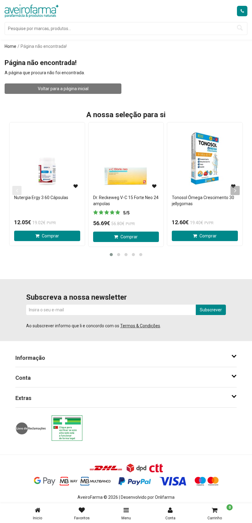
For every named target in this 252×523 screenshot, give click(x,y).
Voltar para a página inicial (63, 88)
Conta (170, 518)
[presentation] (235, 190)
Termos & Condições (140, 325)
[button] (111, 255)
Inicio (37, 518)
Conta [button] (23, 378)
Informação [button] (30, 358)
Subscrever (211, 309)
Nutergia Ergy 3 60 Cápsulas (41, 197)
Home (10, 46)
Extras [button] (23, 398)
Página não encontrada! (44, 46)
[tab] (126, 358)
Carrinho (219, 512)
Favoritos (82, 518)
